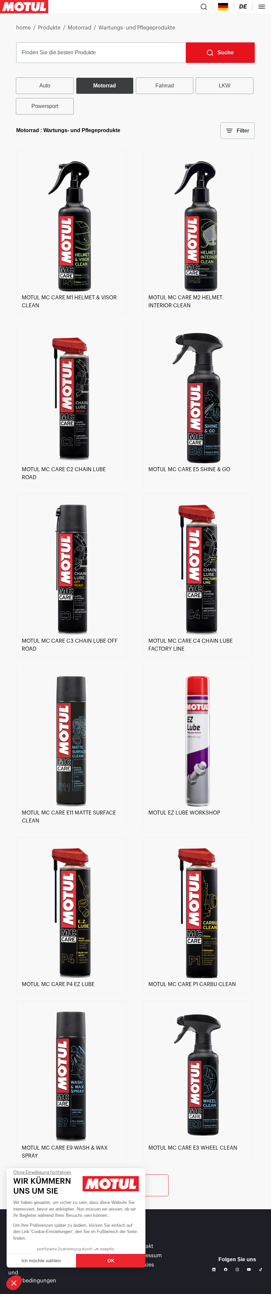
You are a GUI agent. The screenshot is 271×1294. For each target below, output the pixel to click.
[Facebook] (226, 1269)
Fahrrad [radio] (164, 85)
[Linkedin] (214, 1269)
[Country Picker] (223, 7)
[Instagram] (237, 1269)
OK (110, 1260)
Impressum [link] (148, 1255)
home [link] (23, 27)
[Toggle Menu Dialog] (262, 7)
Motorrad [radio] (104, 85)
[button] (14, 1283)
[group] (135, 96)
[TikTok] (261, 1269)
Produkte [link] (49, 27)
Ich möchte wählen (41, 1260)
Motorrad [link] (79, 27)
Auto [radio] (44, 85)
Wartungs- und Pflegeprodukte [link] (136, 27)
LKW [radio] (224, 85)
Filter (243, 130)
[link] (71, 289)
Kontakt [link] (143, 1246)
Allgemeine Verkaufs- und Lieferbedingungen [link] (34, 1272)
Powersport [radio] (44, 106)
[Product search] (204, 6)
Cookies (144, 1265)
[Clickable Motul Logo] (24, 6)
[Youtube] (249, 1269)
